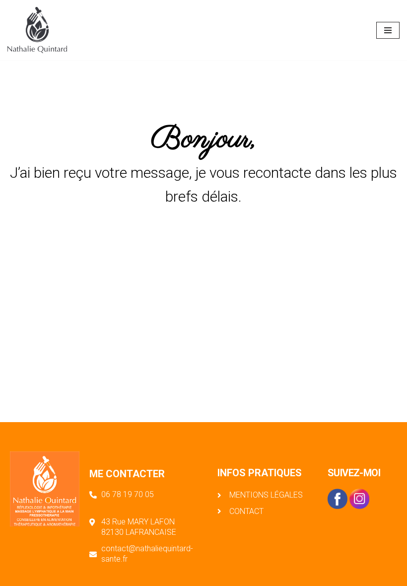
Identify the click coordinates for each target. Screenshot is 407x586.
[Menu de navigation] (388, 30)
